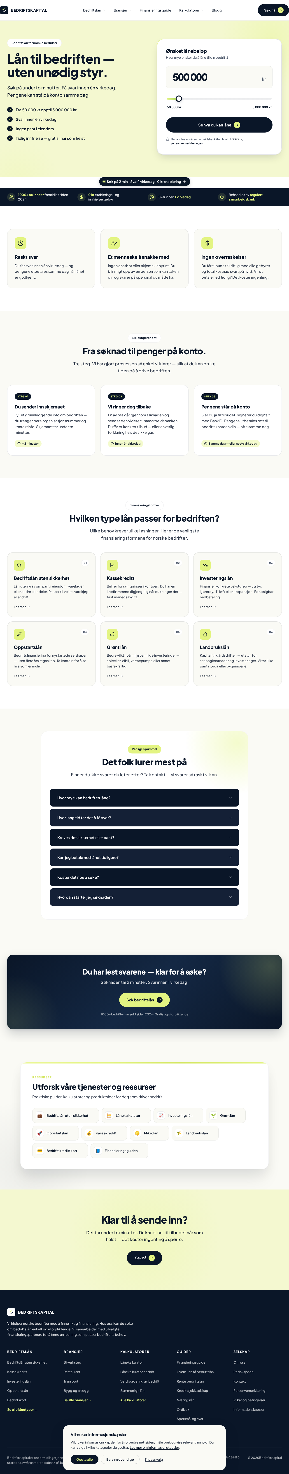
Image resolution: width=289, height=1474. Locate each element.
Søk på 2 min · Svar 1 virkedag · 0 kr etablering (144, 181)
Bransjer (120, 10)
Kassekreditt (17, 1372)
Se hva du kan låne (214, 124)
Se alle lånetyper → (22, 1409)
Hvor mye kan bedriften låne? (83, 797)
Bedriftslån (92, 10)
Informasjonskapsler (248, 1409)
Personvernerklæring (249, 1390)
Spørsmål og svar (190, 1419)
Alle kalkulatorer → (135, 1400)
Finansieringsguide (155, 10)
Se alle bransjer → (78, 1400)
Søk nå (269, 10)
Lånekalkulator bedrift (137, 1372)
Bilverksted (72, 1362)
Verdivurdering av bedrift (139, 1381)
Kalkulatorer (189, 10)
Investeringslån (18, 1381)
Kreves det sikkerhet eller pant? (85, 837)
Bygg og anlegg (76, 1390)
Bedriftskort (16, 1400)
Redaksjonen (243, 1372)
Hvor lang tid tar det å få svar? (84, 817)
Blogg (217, 10)
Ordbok (183, 1409)
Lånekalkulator (131, 1362)
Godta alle (84, 1459)
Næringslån (185, 1400)
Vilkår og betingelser (249, 1400)
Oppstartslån (17, 1390)
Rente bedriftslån (190, 1381)
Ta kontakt (154, 774)
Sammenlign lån (132, 1390)
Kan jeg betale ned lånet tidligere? (88, 857)
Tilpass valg (154, 1459)
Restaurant (72, 1372)
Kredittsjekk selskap (192, 1390)
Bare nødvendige (120, 1459)
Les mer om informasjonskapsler (154, 1447)
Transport (71, 1381)
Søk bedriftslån (140, 999)
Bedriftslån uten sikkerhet (27, 1362)
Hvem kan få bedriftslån (195, 1372)
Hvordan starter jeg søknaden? (85, 897)
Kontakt (239, 1381)
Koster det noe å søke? (78, 877)
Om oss (239, 1362)
